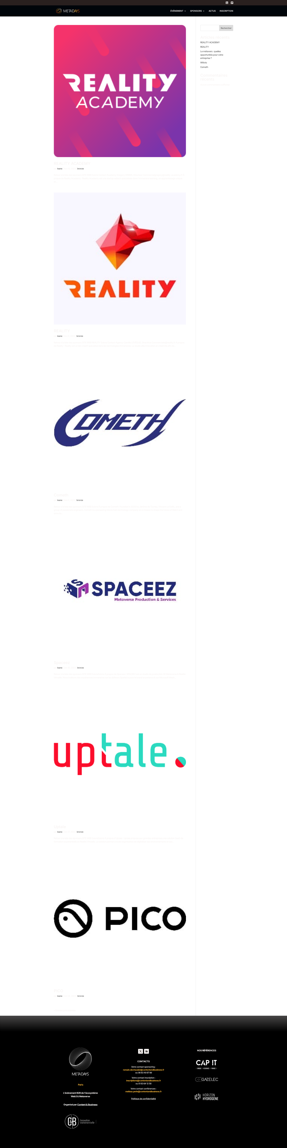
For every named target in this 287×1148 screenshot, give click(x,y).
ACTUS (212, 11)
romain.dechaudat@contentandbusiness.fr (143, 1069)
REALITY (62, 331)
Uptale (60, 826)
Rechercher (226, 28)
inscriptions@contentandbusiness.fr (143, 1080)
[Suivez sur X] (140, 1051)
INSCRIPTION (226, 11)
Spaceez (62, 662)
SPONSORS (196, 11)
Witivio (203, 62)
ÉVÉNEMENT (176, 11)
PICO (58, 991)
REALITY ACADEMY (72, 163)
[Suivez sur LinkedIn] (146, 1051)
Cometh (61, 495)
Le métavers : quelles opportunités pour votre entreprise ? (211, 54)
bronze (80, 168)
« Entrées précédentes (65, 1010)
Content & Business (87, 1104)
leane (59, 168)
